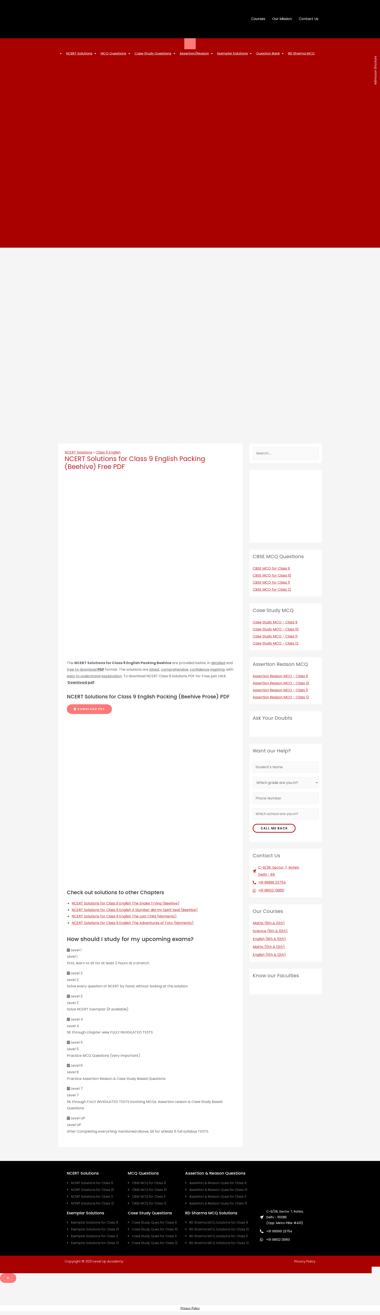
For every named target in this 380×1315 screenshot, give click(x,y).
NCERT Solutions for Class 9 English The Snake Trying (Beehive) (125, 903)
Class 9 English (108, 452)
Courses (258, 18)
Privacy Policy (304, 1261)
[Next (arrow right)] (372, 656)
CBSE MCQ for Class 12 (272, 589)
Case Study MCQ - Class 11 (275, 636)
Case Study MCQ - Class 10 (276, 629)
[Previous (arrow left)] (7, 656)
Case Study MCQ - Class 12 (275, 643)
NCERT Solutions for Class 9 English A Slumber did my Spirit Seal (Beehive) (135, 909)
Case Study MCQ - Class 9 (275, 622)
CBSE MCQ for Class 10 (272, 575)
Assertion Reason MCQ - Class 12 (281, 697)
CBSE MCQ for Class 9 (271, 568)
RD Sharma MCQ (301, 53)
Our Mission (282, 18)
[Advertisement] (190, 214)
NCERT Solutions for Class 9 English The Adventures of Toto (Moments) (133, 922)
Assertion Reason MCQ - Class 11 (280, 690)
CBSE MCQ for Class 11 (271, 582)
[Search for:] (286, 453)
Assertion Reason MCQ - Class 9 (280, 676)
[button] (89, 709)
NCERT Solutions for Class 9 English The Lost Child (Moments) (124, 916)
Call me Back (274, 828)
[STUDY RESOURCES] (190, 43)
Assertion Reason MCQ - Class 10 (281, 683)
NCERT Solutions (78, 452)
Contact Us (308, 18)
